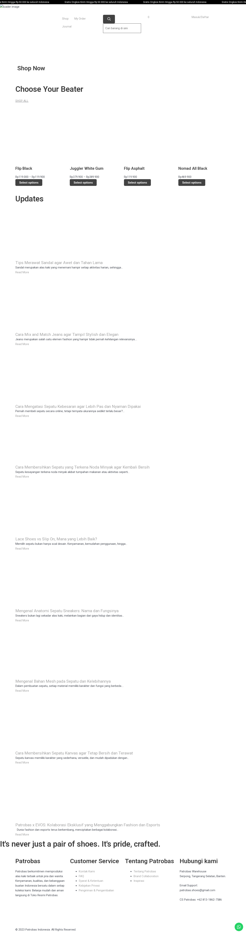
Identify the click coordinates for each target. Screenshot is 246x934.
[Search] (109, 19)
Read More (22, 272)
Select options (28, 182)
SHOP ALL (21, 101)
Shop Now (31, 68)
